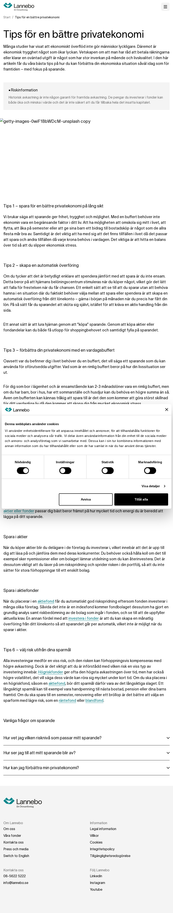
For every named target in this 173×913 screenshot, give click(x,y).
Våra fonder (12, 835)
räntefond (67, 700)
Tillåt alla (141, 499)
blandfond (94, 700)
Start (7, 17)
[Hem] (20, 7)
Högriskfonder (50, 672)
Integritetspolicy (102, 849)
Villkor (94, 835)
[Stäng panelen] (166, 409)
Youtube (96, 889)
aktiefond (46, 601)
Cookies (96, 842)
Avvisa (86, 499)
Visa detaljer (151, 486)
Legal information (103, 829)
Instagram (97, 883)
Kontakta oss (13, 842)
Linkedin (96, 876)
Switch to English (16, 856)
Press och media (15, 849)
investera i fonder (83, 618)
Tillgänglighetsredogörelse (110, 856)
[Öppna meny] (165, 7)
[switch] (65, 470)
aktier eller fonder (18, 511)
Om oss (9, 829)
